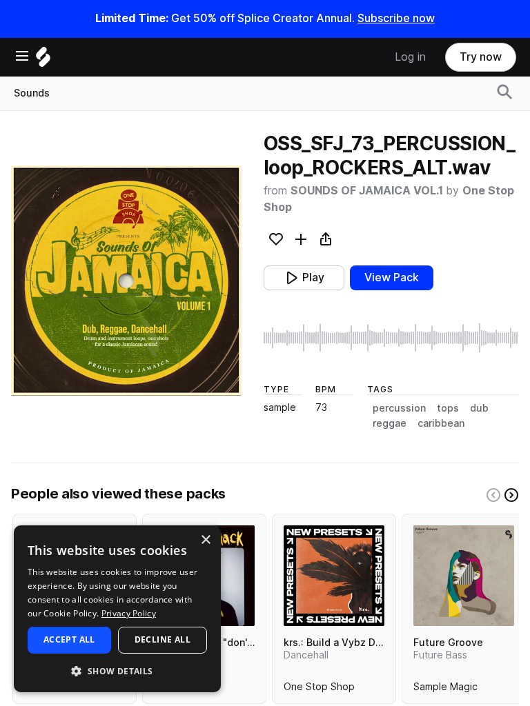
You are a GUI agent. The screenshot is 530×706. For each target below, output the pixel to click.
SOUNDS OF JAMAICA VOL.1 (368, 190)
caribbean (441, 423)
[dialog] (117, 608)
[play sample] (391, 337)
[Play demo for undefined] (126, 281)
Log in (410, 56)
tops (448, 408)
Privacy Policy (128, 613)
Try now (481, 56)
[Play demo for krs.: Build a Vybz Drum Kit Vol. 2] (334, 576)
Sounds (32, 93)
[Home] (43, 60)
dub (479, 408)
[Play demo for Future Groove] (464, 576)
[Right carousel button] (511, 495)
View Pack (391, 277)
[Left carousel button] (493, 495)
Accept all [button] (69, 639)
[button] (117, 670)
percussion (399, 408)
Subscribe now (396, 18)
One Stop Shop (319, 689)
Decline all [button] (162, 639)
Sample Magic (445, 689)
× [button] (205, 540)
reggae (389, 423)
